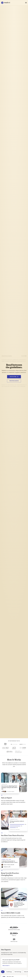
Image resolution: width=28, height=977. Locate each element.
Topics (14, 935)
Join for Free (13, 376)
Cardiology (9, 971)
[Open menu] (25, 2)
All (2, 971)
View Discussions (14, 381)
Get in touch (6, 965)
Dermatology (18, 971)
